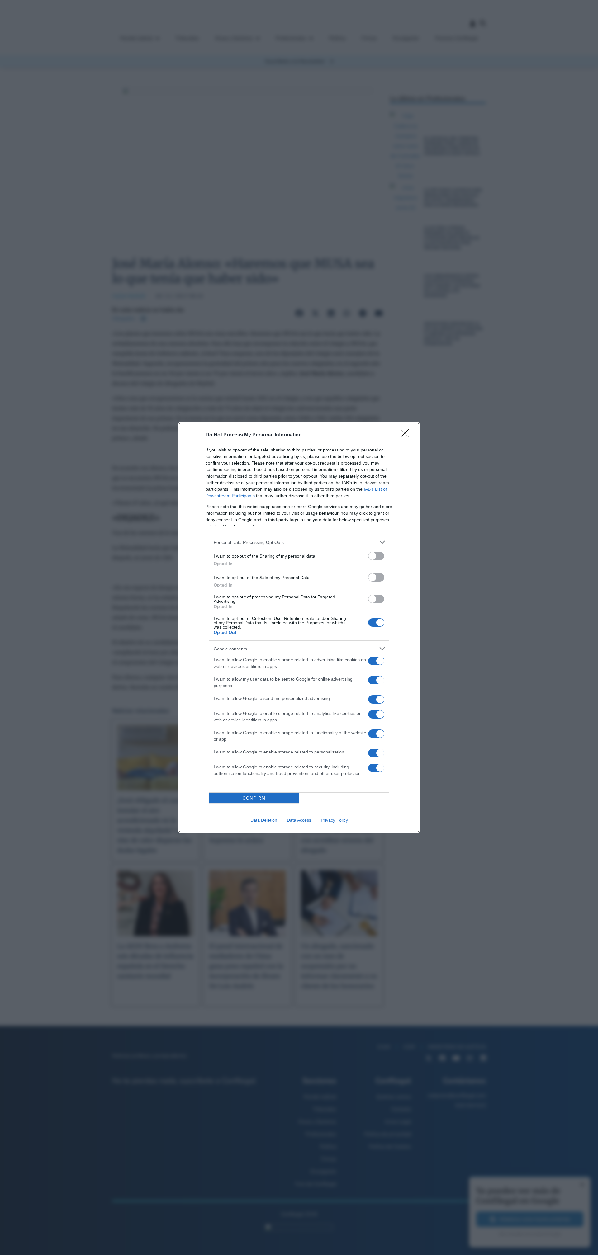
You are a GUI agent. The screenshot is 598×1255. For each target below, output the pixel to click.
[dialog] (299, 627)
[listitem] (299, 542)
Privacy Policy (334, 820)
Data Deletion (263, 820)
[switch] (376, 556)
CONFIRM (254, 798)
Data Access (299, 820)
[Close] (407, 435)
